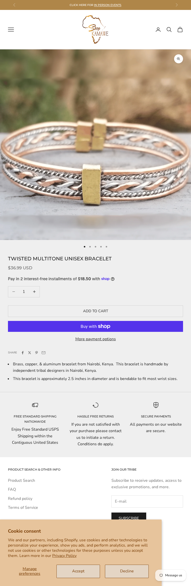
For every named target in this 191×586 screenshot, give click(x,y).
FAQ (12, 489)
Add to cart (95, 311)
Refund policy (20, 498)
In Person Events (107, 5)
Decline (127, 571)
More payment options (95, 339)
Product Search (21, 480)
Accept (78, 571)
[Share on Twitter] (30, 353)
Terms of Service (23, 507)
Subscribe (129, 518)
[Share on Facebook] (23, 353)
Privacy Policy (64, 555)
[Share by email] (44, 353)
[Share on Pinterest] (37, 353)
